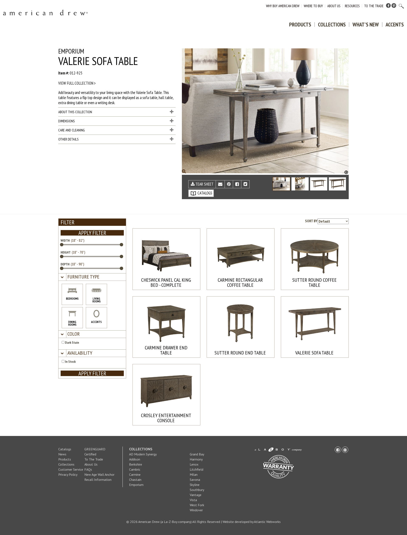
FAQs (88, 469)
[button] (82, 277)
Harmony (196, 459)
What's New (366, 24)
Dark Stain (71, 342)
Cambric (134, 469)
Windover (196, 510)
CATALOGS (204, 193)
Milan (194, 474)
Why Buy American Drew (282, 6)
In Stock (70, 361)
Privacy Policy (67, 474)
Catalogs (64, 449)
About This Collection (75, 112)
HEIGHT (66, 252)
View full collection (76, 83)
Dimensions (66, 121)
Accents (395, 24)
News (62, 454)
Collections (332, 24)
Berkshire (135, 464)
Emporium (136, 485)
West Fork (197, 505)
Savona (195, 479)
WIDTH (65, 240)
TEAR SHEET (204, 184)
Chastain (135, 479)
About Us (333, 6)
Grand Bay (197, 454)
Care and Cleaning (71, 130)
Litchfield (196, 469)
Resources (352, 6)
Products (300, 24)
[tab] (92, 277)
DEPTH (65, 264)
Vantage (195, 495)
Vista (193, 500)
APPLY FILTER (92, 233)
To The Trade (373, 6)
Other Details (68, 139)
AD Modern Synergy (143, 454)
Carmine (135, 474)
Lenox (194, 464)
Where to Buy (313, 6)
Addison (134, 459)
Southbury (197, 490)
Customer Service (70, 469)
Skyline (194, 485)
